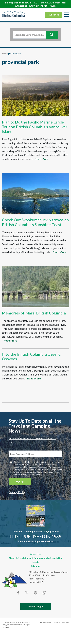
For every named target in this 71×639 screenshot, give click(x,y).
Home (4, 53)
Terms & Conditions (61, 622)
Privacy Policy (17, 492)
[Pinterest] (35, 593)
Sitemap (35, 565)
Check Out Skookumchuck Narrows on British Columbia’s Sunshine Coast (35, 222)
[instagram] (44, 593)
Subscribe (54, 14)
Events (35, 562)
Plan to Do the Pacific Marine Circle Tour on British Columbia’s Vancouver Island (34, 127)
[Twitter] (27, 592)
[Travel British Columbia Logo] (13, 14)
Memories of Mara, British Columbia (34, 313)
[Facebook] (18, 593)
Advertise (35, 554)
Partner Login (35, 606)
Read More (41, 158)
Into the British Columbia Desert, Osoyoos (31, 356)
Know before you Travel (42, 5)
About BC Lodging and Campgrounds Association (36, 558)
